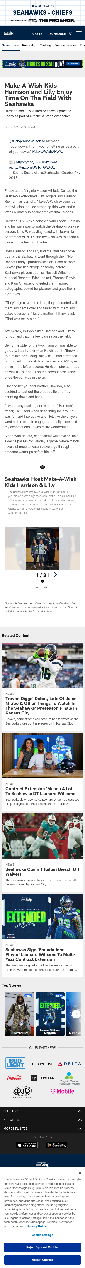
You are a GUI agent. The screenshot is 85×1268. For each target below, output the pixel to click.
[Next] (55, 574)
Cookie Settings (42, 1235)
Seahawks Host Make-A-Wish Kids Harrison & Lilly (40, 482)
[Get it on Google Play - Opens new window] (57, 1147)
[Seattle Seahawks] (42, 1165)
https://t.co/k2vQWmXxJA (36, 162)
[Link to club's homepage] (8, 31)
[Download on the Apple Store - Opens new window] (27, 1145)
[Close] (80, 1173)
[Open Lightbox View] (42, 558)
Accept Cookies (42, 1259)
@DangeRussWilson (25, 141)
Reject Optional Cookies (42, 1247)
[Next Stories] (76, 1014)
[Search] (71, 33)
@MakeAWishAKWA (46, 151)
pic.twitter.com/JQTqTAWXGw (32, 167)
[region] (42, 1217)
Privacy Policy (37, 1226)
